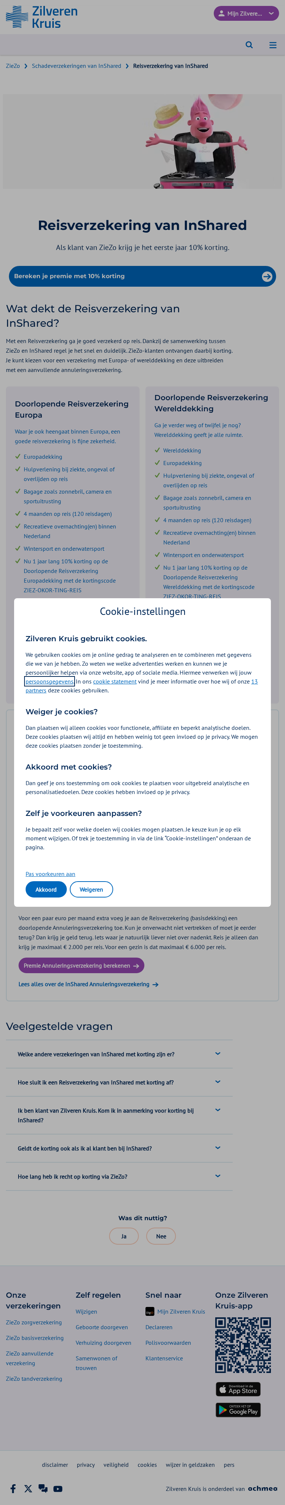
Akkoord (46, 889)
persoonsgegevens (49, 681)
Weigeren (91, 889)
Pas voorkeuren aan (50, 873)
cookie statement (115, 681)
